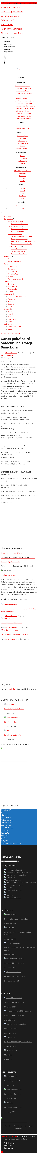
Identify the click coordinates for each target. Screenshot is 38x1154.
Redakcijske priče (22, 128)
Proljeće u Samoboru (22, 86)
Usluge (22, 163)
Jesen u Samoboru (22, 98)
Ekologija (22, 138)
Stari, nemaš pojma (22, 126)
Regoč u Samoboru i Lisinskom (16, 919)
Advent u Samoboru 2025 (14, 976)
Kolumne (21, 122)
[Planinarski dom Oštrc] (13, 885)
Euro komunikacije (9, 1136)
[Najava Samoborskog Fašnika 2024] (10, 878)
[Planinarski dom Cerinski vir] (5, 893)
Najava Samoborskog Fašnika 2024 (18, 1042)
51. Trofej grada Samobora (10, 333)
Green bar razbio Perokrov (11, 623)
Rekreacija (21, 202)
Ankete (7, 42)
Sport (22, 208)
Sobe (22, 198)
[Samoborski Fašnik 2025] (13, 870)
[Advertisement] (19, 525)
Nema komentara (7, 355)
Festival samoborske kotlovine (24, 106)
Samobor (20, 132)
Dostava (22, 178)
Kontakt (7, 49)
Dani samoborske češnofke (24, 108)
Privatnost (8, 44)
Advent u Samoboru (24, 113)
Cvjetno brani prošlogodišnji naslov (14, 635)
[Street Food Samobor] (13, 717)
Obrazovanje (22, 141)
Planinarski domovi (22, 206)
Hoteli (23, 188)
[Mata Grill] (13, 880)
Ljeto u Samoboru (22, 91)
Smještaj (21, 184)
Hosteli (22, 191)
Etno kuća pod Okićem (12, 11)
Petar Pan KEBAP (11, 1029)
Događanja (21, 82)
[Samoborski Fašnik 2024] (17, 872)
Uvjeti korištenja (10, 47)
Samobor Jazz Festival (24, 93)
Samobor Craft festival (24, 88)
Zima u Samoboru (22, 111)
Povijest (22, 146)
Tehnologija (23, 161)
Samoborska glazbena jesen (24, 101)
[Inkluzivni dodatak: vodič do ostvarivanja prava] (12, 943)
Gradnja (22, 156)
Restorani (22, 173)
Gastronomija (21, 167)
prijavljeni (12, 689)
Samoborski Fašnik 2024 (14, 1016)
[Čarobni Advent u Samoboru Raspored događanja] (20, 883)
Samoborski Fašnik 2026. (14, 963)
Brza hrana (22, 176)
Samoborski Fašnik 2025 (14, 1002)
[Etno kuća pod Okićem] (8, 731)
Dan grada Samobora (24, 103)
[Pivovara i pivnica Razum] (10, 704)
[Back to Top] (2, 1152)
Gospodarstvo (21, 152)
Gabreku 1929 (7, 20)
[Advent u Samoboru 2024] (12, 898)
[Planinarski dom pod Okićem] (8, 888)
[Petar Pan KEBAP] (15, 875)
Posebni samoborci (22, 148)
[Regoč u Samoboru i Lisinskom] (10, 914)
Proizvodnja (23, 158)
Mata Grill (8, 1055)
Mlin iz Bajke (7, 24)
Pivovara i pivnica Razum (13, 33)
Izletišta (22, 181)
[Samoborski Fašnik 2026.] (14, 959)
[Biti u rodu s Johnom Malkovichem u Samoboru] (9, 928)
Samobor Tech (22, 143)
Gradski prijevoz (22, 136)
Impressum (8, 52)
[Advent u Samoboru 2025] (12, 972)
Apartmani (22, 196)
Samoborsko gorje (10, 16)
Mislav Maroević (11, 353)
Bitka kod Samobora (24, 118)
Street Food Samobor (11, 7)
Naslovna (20, 77)
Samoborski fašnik (24, 116)
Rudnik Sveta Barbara (11, 29)
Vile (22, 193)
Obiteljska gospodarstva (22, 171)
